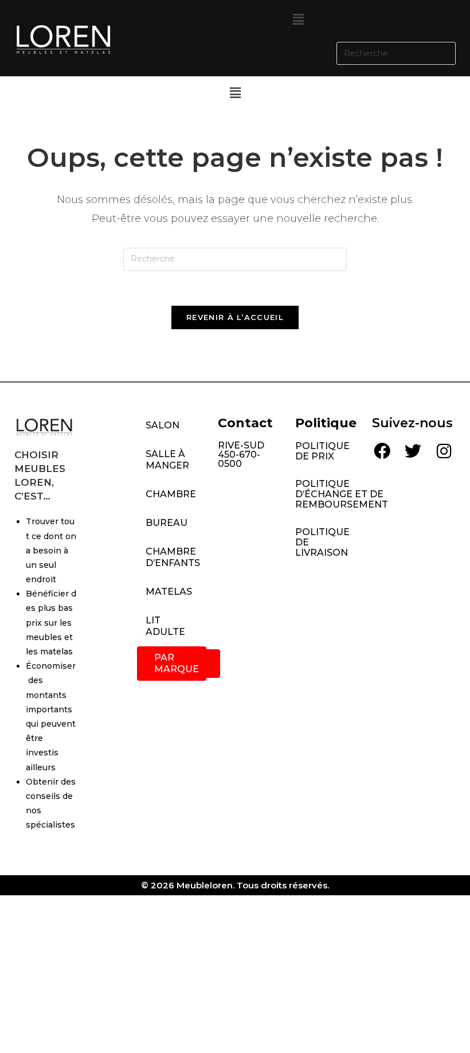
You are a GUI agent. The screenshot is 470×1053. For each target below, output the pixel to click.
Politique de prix (322, 451)
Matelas (169, 591)
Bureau (166, 522)
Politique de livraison (322, 542)
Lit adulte (165, 626)
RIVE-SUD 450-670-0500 (241, 454)
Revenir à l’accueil (235, 317)
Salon (162, 425)
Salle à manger (167, 459)
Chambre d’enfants (173, 557)
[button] (298, 19)
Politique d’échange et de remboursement (328, 494)
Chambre (171, 494)
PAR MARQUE (176, 663)
